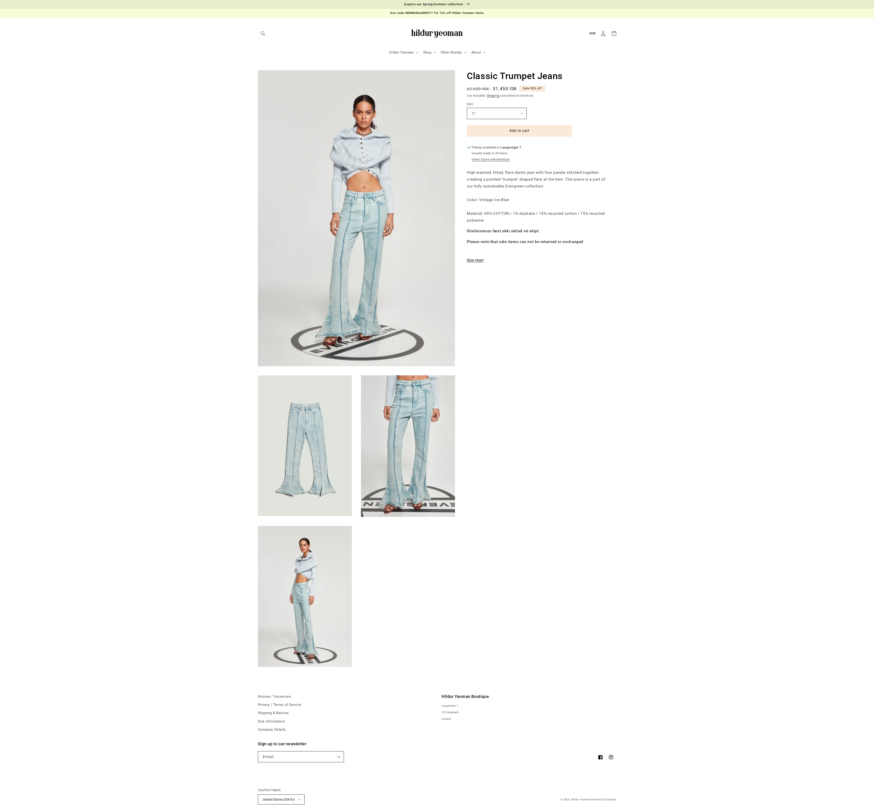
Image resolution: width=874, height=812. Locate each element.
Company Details (272, 729)
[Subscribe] (338, 756)
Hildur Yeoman (580, 799)
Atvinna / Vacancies (274, 696)
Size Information (271, 721)
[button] (263, 33)
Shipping (493, 95)
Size (470, 104)
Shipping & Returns (273, 713)
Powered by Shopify (603, 799)
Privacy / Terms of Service (279, 705)
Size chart (475, 260)
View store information (491, 159)
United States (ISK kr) (279, 799)
